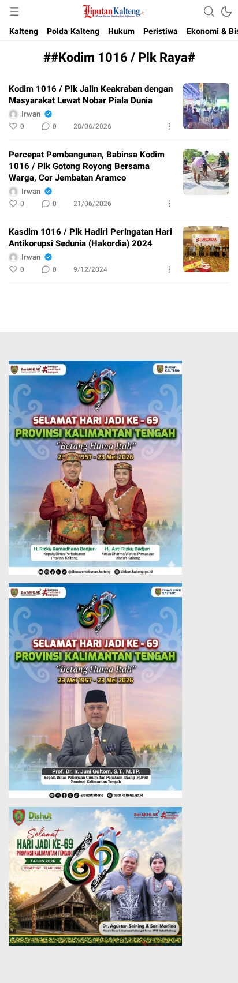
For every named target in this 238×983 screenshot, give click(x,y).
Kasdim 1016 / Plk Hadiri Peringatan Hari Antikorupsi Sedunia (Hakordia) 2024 (90, 237)
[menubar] (14, 11)
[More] (169, 126)
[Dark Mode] (226, 11)
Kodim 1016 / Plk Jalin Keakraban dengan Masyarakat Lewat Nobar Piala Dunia (91, 94)
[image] (206, 106)
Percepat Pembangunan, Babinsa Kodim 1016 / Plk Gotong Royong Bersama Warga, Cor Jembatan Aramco (87, 166)
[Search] (209, 11)
